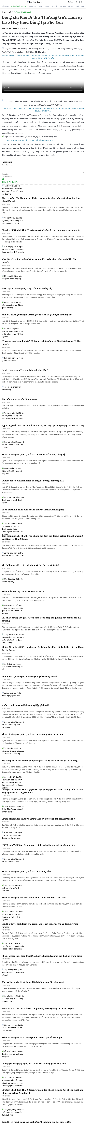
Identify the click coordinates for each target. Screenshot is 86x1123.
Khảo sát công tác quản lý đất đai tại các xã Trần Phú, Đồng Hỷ (33, 454)
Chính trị (32, 6)
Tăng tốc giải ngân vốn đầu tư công (19, 399)
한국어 (81, 2)
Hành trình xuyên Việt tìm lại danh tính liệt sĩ (25, 370)
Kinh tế (54, 6)
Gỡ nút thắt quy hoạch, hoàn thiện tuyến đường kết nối (30, 676)
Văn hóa (63, 6)
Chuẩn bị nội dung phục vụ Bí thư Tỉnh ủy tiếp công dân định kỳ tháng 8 (38, 818)
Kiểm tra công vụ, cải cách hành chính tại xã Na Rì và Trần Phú (34, 897)
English (70, 2)
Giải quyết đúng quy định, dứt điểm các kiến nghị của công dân (34, 1063)
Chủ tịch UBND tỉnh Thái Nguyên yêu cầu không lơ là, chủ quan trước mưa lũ (41, 230)
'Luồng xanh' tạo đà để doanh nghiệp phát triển (26, 705)
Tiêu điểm (5, 6)
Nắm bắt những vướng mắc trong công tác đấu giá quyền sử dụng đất (37, 314)
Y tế (77, 6)
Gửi (3, 179)
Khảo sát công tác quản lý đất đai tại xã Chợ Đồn (26, 871)
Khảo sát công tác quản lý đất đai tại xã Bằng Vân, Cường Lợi (32, 734)
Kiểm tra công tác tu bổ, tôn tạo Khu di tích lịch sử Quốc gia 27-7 (34, 1037)
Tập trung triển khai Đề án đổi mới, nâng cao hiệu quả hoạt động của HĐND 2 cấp (43, 425)
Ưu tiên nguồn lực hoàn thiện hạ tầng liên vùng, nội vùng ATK (33, 480)
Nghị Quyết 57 (44, 6)
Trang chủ (6, 12)
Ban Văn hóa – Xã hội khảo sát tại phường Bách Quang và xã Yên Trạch (38, 1008)
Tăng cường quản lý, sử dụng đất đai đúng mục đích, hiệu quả (33, 982)
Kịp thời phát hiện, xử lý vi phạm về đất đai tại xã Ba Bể (30, 565)
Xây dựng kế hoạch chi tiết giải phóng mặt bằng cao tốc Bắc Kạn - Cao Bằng (39, 760)
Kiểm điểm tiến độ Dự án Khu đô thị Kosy (23, 591)
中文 (76, 2)
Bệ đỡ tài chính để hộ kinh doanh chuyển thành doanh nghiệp (33, 509)
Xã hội (70, 6)
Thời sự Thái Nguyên (18, 6)
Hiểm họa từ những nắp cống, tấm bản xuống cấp (27, 288)
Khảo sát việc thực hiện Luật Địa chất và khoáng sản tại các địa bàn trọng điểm (42, 956)
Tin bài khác (10, 181)
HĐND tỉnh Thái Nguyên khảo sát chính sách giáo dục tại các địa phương (38, 845)
